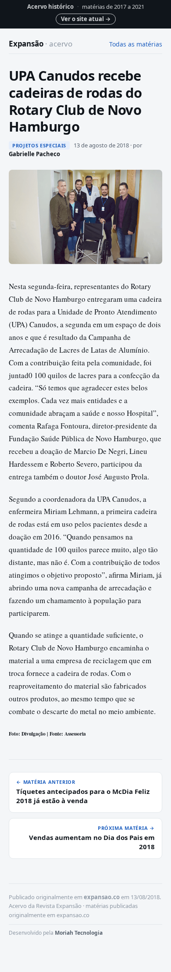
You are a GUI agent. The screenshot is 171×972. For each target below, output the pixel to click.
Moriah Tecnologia (79, 932)
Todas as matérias (135, 44)
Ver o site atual (85, 19)
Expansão (40, 43)
